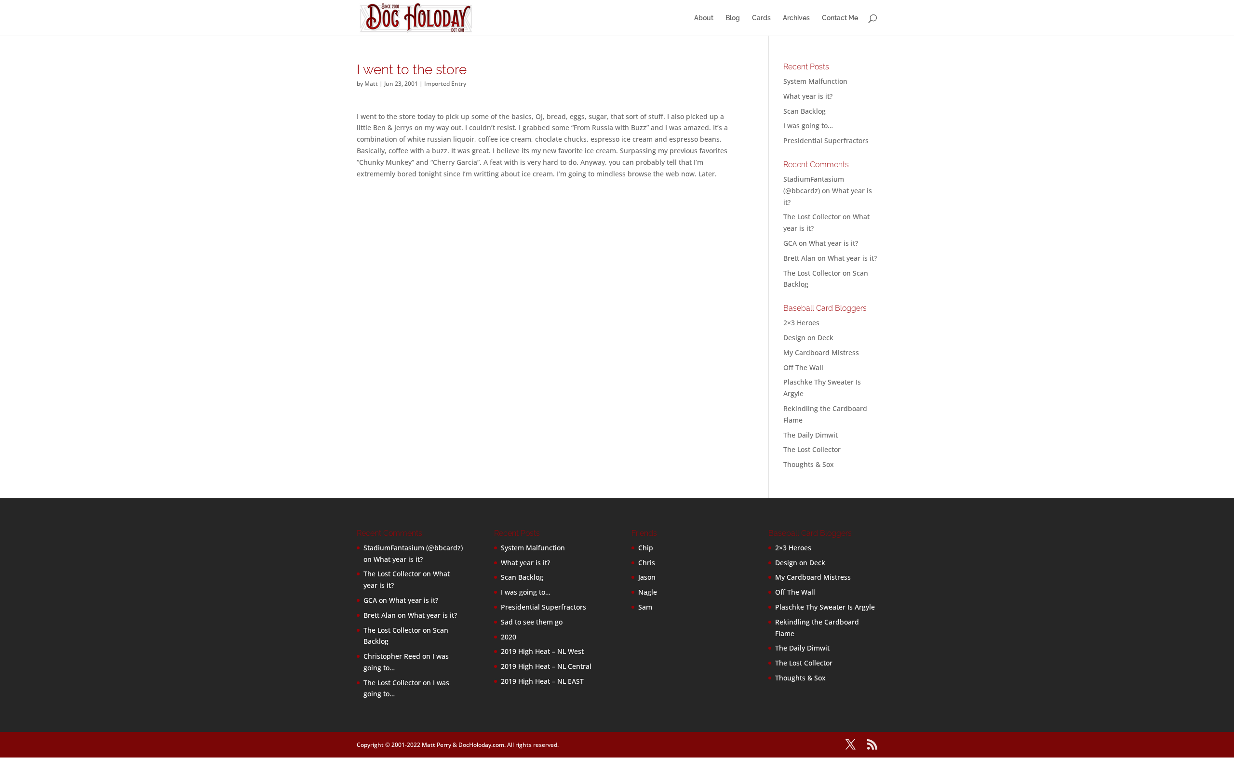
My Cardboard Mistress (821, 352)
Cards (761, 18)
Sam (645, 607)
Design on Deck (808, 337)
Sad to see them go (532, 621)
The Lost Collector (812, 449)
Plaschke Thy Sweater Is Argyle (825, 607)
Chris (646, 562)
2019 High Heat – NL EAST (542, 681)
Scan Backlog (804, 111)
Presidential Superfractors (826, 140)
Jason (647, 577)
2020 (508, 636)
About (703, 18)
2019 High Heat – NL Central (546, 666)
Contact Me (840, 18)
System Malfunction (815, 81)
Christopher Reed (391, 656)
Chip (645, 547)
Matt (371, 84)
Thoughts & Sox (808, 464)
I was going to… (808, 125)
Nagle (647, 592)
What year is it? (807, 96)
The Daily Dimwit (810, 434)
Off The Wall (803, 367)
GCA (790, 243)
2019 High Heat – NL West (542, 651)
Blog (732, 18)
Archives (796, 18)
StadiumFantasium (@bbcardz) (413, 547)
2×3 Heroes (801, 322)
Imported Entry (445, 84)
